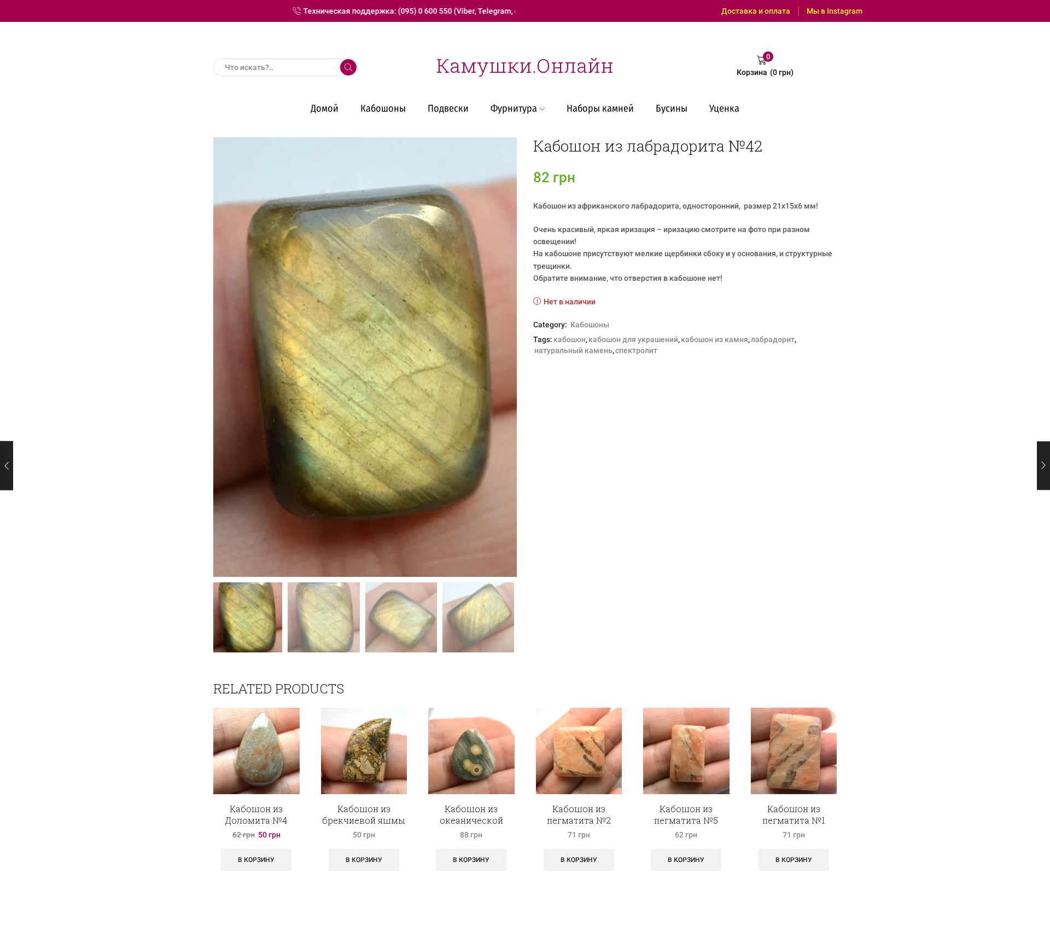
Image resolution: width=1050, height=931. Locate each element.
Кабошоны (383, 108)
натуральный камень (573, 350)
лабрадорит (773, 339)
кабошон (569, 339)
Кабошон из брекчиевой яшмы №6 (363, 820)
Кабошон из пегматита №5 (686, 814)
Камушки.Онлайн (525, 65)
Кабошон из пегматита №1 (793, 814)
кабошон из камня (714, 339)
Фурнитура (514, 108)
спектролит (636, 350)
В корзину (256, 860)
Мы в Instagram (834, 11)
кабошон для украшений (633, 339)
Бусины (671, 108)
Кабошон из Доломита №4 (256, 814)
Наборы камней (600, 108)
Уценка (724, 108)
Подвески (448, 108)
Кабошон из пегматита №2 (579, 814)
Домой (325, 108)
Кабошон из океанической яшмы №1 (471, 820)
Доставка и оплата (755, 11)
